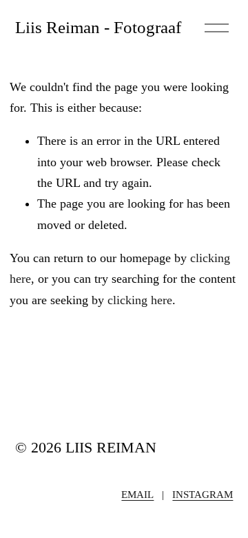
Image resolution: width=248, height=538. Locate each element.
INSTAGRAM (202, 494)
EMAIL (137, 494)
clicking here (139, 300)
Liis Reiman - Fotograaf (98, 27)
